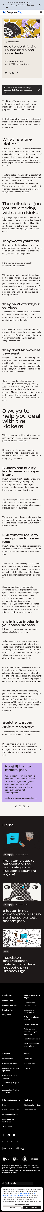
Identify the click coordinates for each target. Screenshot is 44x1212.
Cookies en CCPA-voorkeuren (9, 1077)
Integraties (6, 1015)
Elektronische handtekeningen (30, 1004)
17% (4, 387)
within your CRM (33, 681)
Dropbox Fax (7, 1010)
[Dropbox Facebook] (9, 1135)
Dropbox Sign (7, 1000)
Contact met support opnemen (10, 1070)
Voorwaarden (29, 1063)
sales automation (26, 575)
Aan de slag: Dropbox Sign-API (10, 1091)
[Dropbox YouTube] (14, 1135)
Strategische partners (32, 1105)
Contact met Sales (9, 1063)
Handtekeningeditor (32, 1039)
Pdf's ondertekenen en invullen (33, 1018)
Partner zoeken (30, 1110)
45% (17, 389)
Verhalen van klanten (10, 1110)
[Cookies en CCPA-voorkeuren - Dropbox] (22, 1199)
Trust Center (7, 1127)
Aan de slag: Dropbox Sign (10, 1084)
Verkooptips (14, 42)
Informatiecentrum (10, 1115)
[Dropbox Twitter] (3, 1135)
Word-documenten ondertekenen (31, 1045)
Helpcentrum (7, 1059)
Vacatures (28, 1059)
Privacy (27, 1068)
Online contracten (31, 1024)
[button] (41, 12)
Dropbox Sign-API (9, 1005)
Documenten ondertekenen (29, 1011)
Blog (5, 42)
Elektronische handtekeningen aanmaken (30, 1031)
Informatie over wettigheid (8, 1121)
